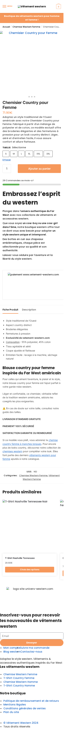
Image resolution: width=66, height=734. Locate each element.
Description (29, 309)
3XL (48, 153)
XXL (38, 153)
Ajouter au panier (39, 168)
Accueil (6, 26)
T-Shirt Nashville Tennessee (20, 558)
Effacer (7, 159)
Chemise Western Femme (26, 26)
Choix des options (29, 569)
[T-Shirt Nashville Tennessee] (30, 526)
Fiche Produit (10, 309)
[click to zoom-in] (31, 62)
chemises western (12, 451)
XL (29, 153)
